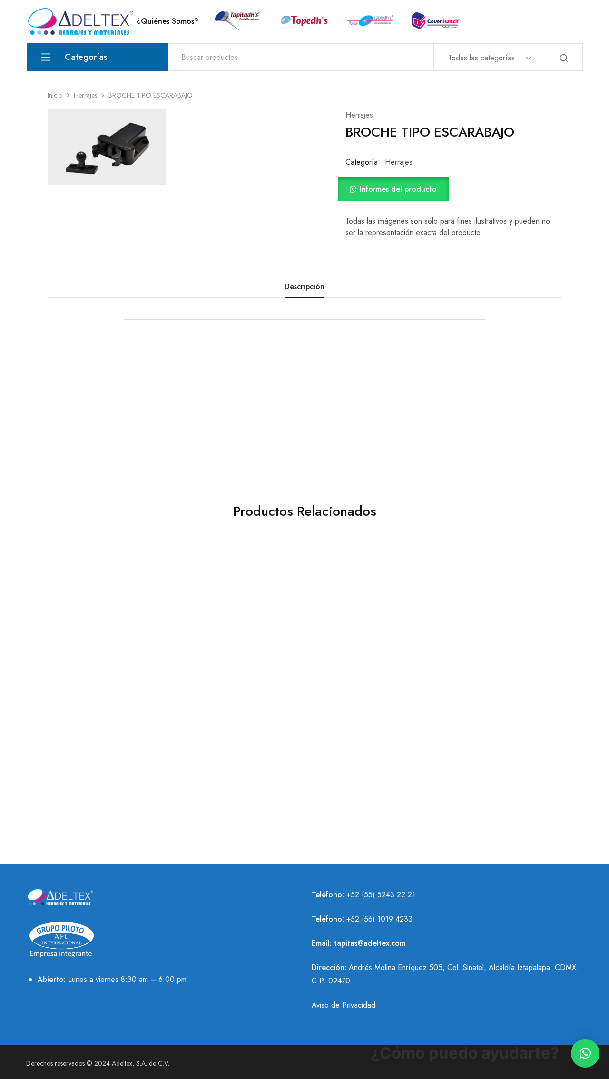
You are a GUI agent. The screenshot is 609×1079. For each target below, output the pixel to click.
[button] (453, 189)
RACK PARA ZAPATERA (233, 636)
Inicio (55, 95)
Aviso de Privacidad (343, 1005)
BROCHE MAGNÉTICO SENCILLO (490, 641)
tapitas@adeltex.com (369, 943)
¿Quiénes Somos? (167, 21)
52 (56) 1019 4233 (382, 918)
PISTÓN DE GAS (105, 774)
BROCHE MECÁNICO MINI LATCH (362, 641)
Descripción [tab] (304, 286)
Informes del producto (398, 189)
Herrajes (85, 95)
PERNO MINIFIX (233, 774)
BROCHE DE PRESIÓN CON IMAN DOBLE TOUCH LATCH (105, 646)
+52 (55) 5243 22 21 (380, 894)
